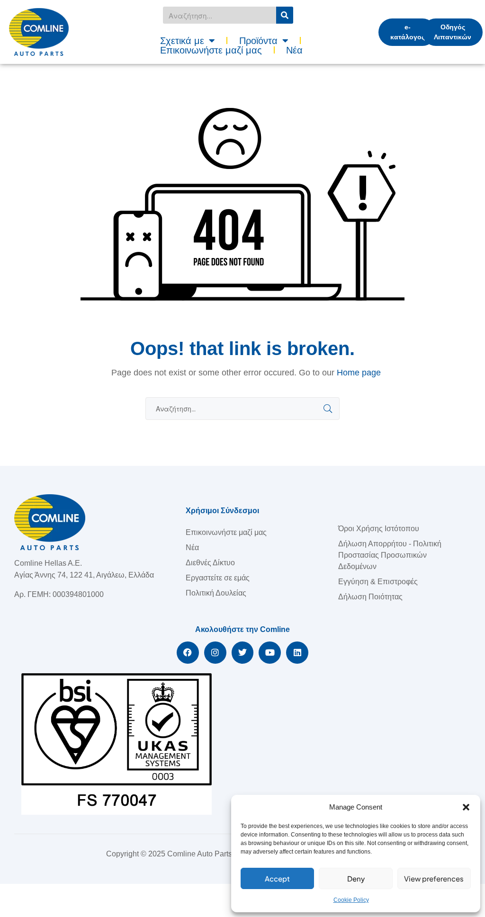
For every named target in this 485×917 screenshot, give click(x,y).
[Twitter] (243, 652)
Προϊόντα (258, 40)
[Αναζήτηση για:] (242, 409)
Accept (277, 878)
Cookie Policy (351, 900)
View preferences (434, 878)
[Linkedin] (297, 652)
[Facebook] (188, 652)
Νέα (294, 50)
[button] (466, 807)
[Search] (284, 15)
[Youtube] (270, 652)
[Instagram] (215, 652)
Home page (359, 372)
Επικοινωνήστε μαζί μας (211, 50)
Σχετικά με (182, 40)
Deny (356, 878)
